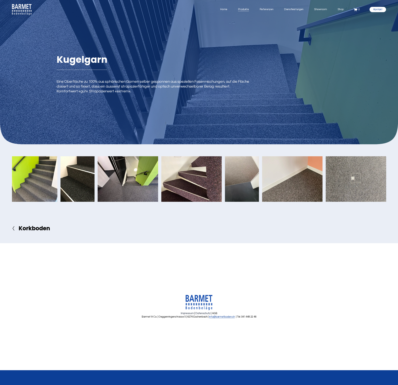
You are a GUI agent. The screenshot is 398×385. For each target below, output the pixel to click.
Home (223, 9)
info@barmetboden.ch (222, 316)
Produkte (243, 9)
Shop (341, 9)
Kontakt (377, 9)
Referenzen (266, 9)
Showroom (320, 9)
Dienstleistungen (293, 9)
